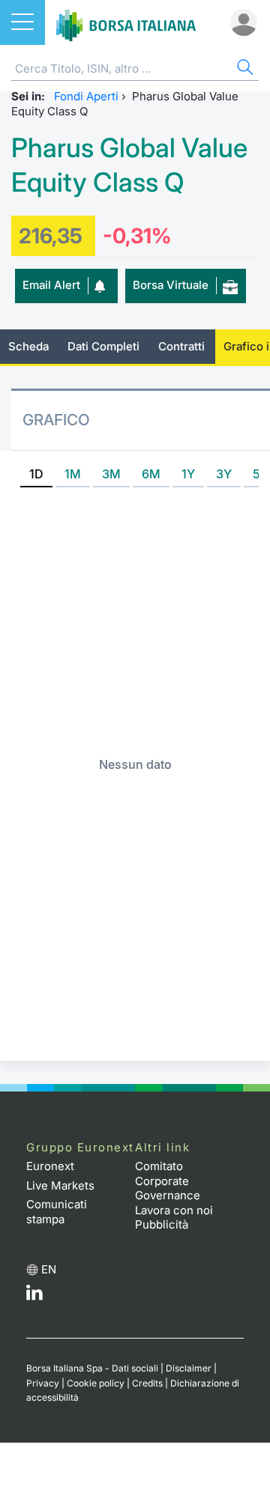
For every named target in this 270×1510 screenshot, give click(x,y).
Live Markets (60, 1185)
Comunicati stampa (56, 1211)
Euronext (50, 1166)
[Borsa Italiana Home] (126, 22)
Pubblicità (161, 1224)
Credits (147, 1383)
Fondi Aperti (86, 96)
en (48, 1269)
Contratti (181, 346)
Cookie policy (95, 1383)
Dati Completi (104, 346)
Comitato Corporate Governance (167, 1180)
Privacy (42, 1383)
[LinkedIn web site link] (34, 1296)
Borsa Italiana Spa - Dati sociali (92, 1368)
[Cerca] (244, 69)
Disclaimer (189, 1368)
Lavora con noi (174, 1210)
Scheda (28, 346)
